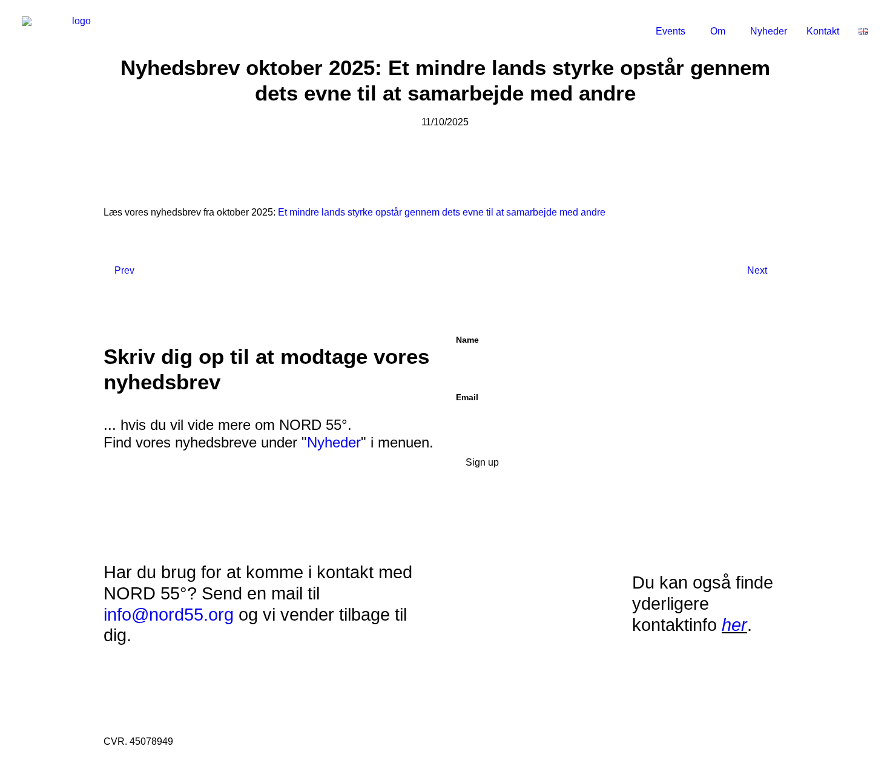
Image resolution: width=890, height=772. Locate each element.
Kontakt (822, 31)
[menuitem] (677, 31)
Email (467, 397)
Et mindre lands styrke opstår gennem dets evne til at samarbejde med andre (441, 212)
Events (670, 31)
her (734, 625)
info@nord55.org (169, 614)
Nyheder (768, 31)
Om (717, 31)
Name (467, 340)
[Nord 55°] (76, 31)
